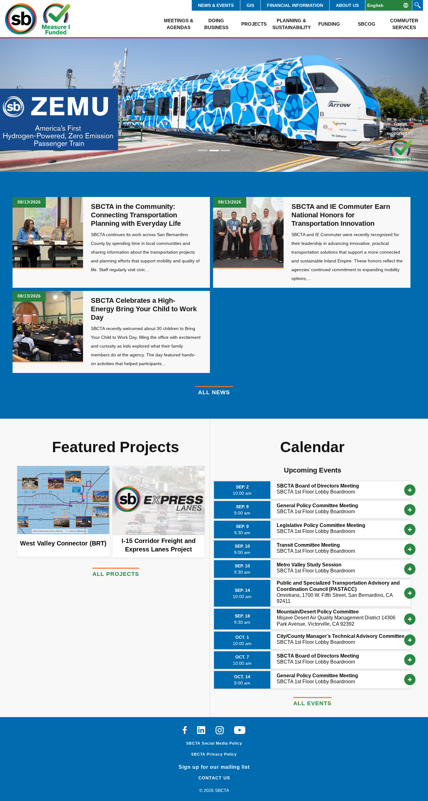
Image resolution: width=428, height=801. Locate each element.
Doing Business (216, 24)
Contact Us (214, 777)
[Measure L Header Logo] (56, 19)
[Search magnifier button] (417, 5)
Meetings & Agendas (178, 24)
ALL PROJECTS (115, 574)
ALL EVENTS (312, 703)
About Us (347, 5)
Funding (329, 24)
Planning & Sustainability (291, 24)
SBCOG (366, 24)
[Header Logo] (21, 19)
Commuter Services (404, 24)
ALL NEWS (214, 392)
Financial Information (295, 5)
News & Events (216, 5)
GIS (250, 5)
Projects (254, 24)
